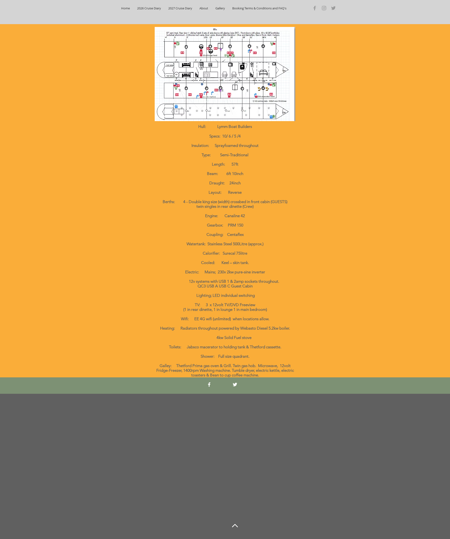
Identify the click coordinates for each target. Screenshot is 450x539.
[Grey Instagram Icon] (324, 8)
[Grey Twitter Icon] (333, 8)
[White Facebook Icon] (209, 384)
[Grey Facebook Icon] (315, 8)
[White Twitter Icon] (235, 384)
